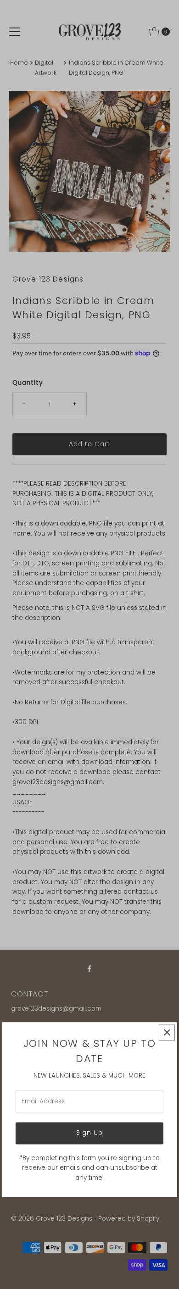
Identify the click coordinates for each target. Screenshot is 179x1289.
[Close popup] (167, 1032)
